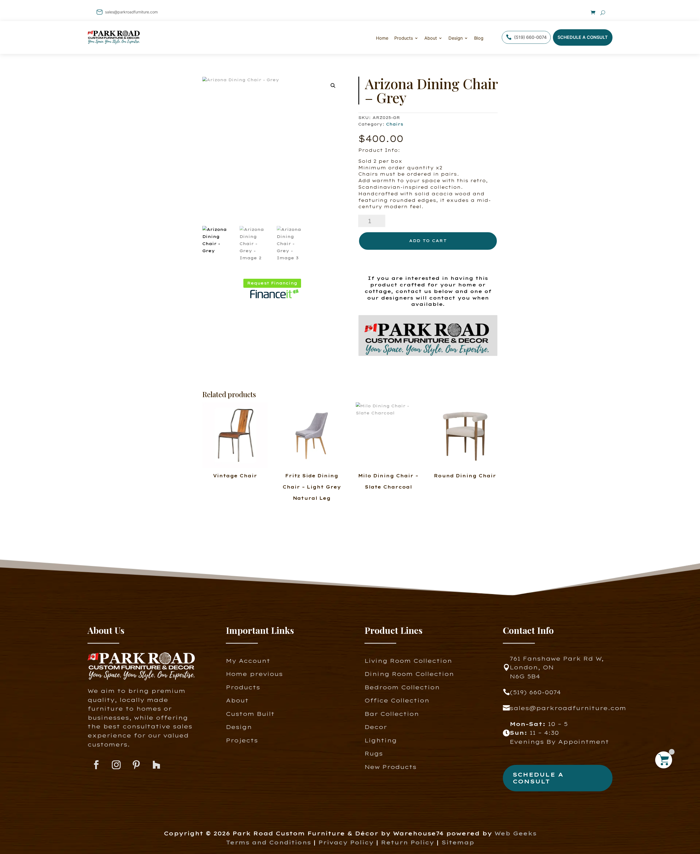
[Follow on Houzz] (156, 765)
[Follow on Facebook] (96, 765)
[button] (333, 86)
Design (455, 38)
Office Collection (396, 700)
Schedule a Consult (583, 37)
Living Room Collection (408, 660)
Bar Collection (391, 713)
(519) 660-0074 (530, 37)
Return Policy (408, 842)
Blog (478, 38)
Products (243, 687)
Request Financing (272, 283)
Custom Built (250, 713)
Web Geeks (515, 833)
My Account (248, 660)
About (430, 38)
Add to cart (428, 240)
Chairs (394, 124)
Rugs (373, 753)
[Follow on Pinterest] (136, 765)
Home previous (254, 673)
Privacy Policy (346, 842)
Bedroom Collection (402, 687)
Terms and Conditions (268, 842)
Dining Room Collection (409, 673)
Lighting (380, 740)
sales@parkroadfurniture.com (131, 12)
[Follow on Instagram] (116, 765)
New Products (390, 766)
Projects (242, 740)
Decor (375, 727)
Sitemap (457, 842)
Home (382, 38)
